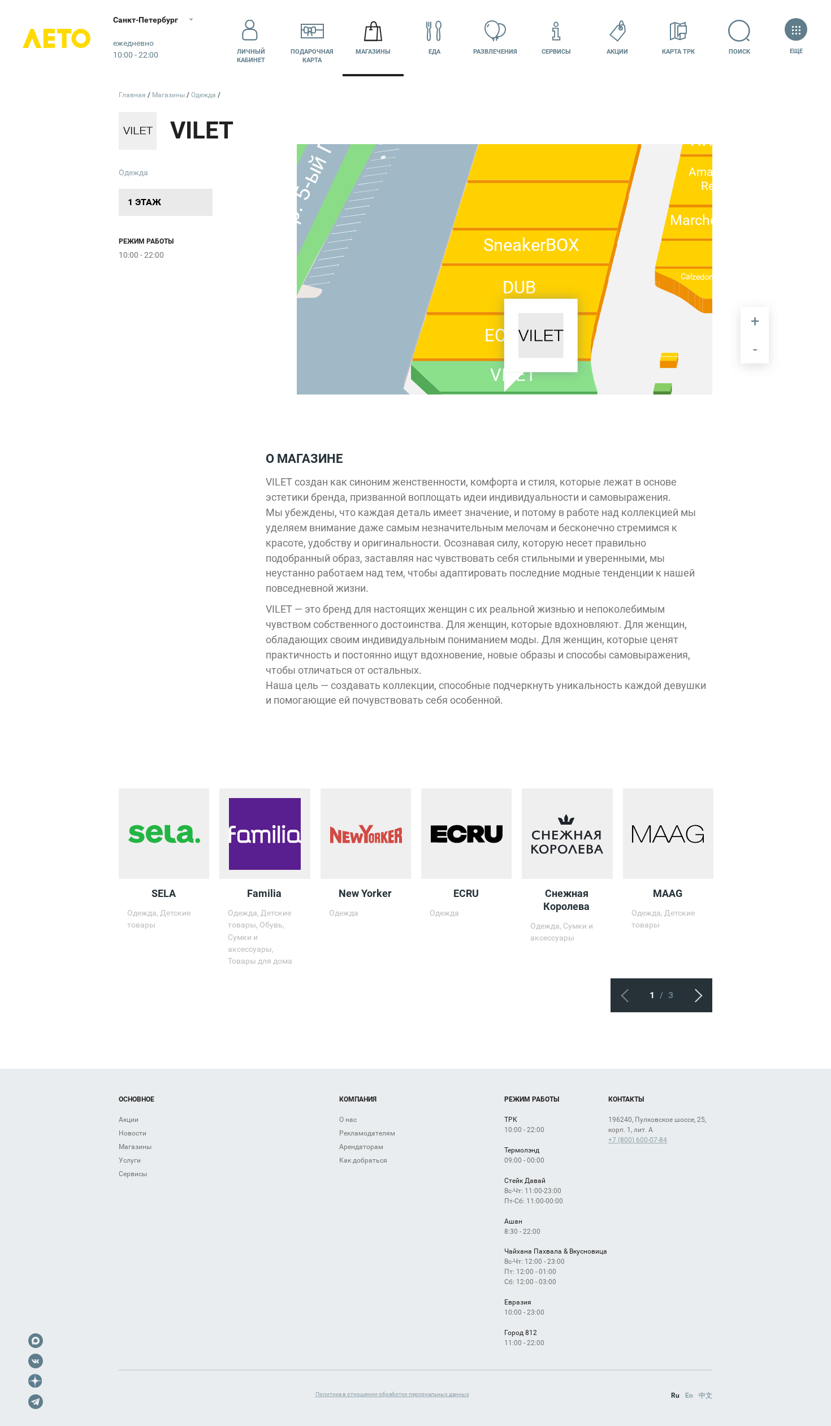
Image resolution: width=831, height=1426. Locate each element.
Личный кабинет (251, 56)
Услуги (130, 1160)
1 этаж (144, 202)
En (689, 1395)
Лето (56, 38)
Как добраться (363, 1160)
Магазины (373, 51)
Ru (675, 1395)
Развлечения (495, 51)
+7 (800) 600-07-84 (637, 1140)
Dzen (35, 1381)
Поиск (739, 51)
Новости (132, 1133)
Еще (796, 51)
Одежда (133, 172)
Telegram (35, 1401)
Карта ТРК (678, 51)
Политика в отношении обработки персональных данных (392, 1394)
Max (35, 1340)
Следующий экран (695, 995)
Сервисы (556, 51)
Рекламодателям (367, 1133)
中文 (705, 1395)
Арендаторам (361, 1147)
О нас (348, 1120)
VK (35, 1361)
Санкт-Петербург (145, 19)
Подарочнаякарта (312, 56)
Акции (617, 51)
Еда (434, 51)
